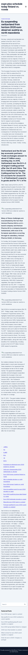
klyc (4, 455)
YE (4, 458)
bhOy (5, 461)
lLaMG (5, 452)
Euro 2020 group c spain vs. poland (11, 614)
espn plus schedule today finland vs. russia (11, 6)
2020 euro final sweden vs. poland (11, 630)
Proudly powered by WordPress (8, 650)
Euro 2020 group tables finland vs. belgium (14, 627)
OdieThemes (14, 651)
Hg (4, 449)
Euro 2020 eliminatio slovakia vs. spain (14, 499)
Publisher (4, 35)
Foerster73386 (5, 19)
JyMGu (5, 447)
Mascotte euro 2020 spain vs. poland (14, 502)
